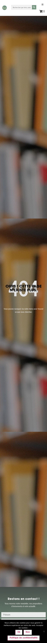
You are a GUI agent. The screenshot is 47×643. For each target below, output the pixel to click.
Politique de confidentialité (23, 638)
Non (28, 632)
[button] (42, 4)
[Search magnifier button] (34, 7)
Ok (18, 632)
